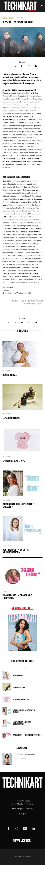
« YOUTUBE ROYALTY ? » (13, 460)
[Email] (29, 66)
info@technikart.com (25, 808)
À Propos (22, 813)
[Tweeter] (15, 66)
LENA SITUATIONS (11, 417)
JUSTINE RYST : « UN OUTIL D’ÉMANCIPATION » (15, 551)
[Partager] (9, 66)
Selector (5, 17)
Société (11, 17)
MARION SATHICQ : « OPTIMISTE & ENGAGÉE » (18, 505)
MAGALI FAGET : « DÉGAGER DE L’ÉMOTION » (17, 596)
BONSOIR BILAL (9, 374)
